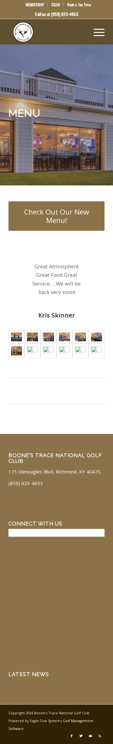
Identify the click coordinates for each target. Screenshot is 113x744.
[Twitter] (81, 736)
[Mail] (90, 736)
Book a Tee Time (79, 4)
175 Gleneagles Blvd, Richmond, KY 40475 (54, 471)
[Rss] (100, 736)
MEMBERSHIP (35, 4)
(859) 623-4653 (64, 14)
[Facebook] (71, 736)
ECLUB (55, 4)
